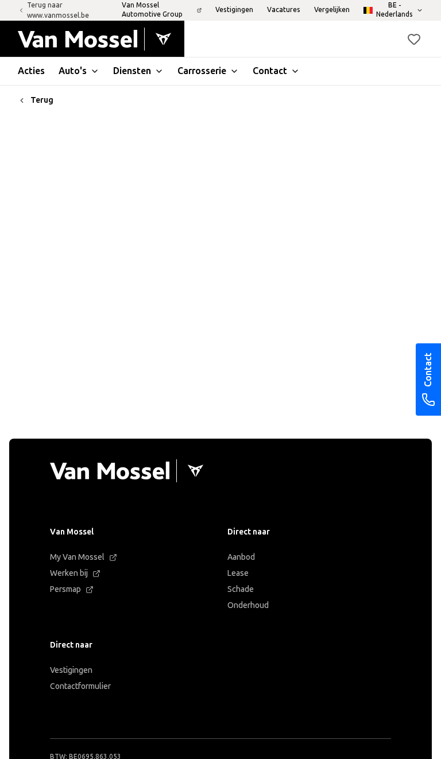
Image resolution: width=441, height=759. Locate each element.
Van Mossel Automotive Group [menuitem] (152, 9)
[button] (414, 39)
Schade (240, 589)
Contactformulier (80, 686)
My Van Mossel (77, 557)
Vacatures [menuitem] (283, 10)
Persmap (65, 589)
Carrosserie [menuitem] (201, 70)
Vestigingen (71, 670)
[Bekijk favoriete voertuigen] (414, 39)
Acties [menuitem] (31, 70)
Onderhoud (248, 605)
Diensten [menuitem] (132, 70)
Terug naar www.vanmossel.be (58, 10)
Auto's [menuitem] (73, 70)
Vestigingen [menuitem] (234, 10)
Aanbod (241, 557)
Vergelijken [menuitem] (332, 10)
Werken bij (69, 573)
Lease (238, 573)
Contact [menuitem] (270, 70)
